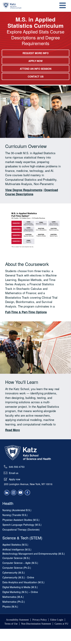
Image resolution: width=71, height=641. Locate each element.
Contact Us (35, 76)
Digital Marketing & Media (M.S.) (20, 587)
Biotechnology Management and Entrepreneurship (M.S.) (33, 553)
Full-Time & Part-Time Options (26, 312)
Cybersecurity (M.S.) (13, 572)
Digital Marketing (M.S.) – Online (20, 592)
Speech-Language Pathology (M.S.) (22, 524)
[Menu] (62, 6)
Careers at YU (61, 623)
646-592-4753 (16, 466)
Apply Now (35, 61)
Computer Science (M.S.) (16, 558)
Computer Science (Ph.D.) (16, 567)
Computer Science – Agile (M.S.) (20, 563)
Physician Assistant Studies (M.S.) (20, 520)
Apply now (14, 479)
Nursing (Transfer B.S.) (15, 515)
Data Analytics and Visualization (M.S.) (23, 582)
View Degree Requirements (23, 190)
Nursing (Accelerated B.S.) (16, 510)
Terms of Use (11, 623)
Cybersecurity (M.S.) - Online (18, 577)
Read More (12, 430)
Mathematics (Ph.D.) (13, 601)
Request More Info (36, 53)
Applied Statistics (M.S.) (15, 544)
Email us (13, 473)
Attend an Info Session (35, 68)
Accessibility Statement (17, 619)
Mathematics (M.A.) (13, 597)
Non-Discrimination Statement (36, 623)
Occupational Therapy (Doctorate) (21, 529)
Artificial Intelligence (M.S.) (16, 549)
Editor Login (56, 619)
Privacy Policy (39, 619)
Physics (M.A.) (10, 606)
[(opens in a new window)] (6, 493)
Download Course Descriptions (31, 192)
